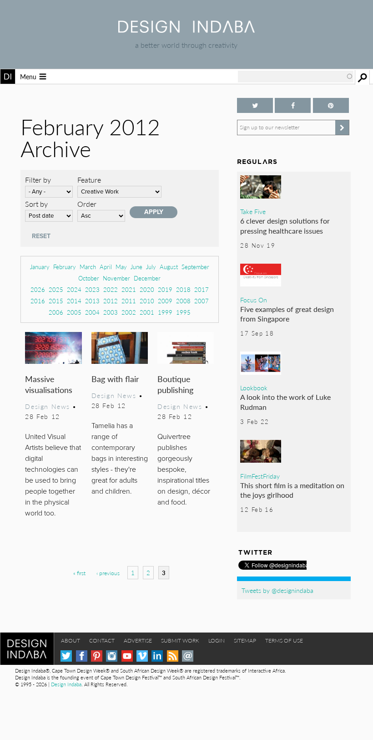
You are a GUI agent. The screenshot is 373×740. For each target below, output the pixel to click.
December (147, 278)
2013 (92, 300)
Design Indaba (66, 684)
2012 (110, 300)
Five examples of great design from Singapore (287, 314)
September (195, 266)
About (70, 640)
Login (216, 640)
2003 (110, 312)
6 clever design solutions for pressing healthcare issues (285, 225)
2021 (128, 289)
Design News (47, 406)
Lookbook (253, 387)
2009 (165, 300)
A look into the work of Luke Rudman (285, 402)
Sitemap (245, 640)
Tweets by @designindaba (277, 590)
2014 (74, 300)
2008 (183, 300)
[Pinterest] (96, 656)
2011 (128, 300)
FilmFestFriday (260, 475)
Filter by (38, 179)
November (116, 278)
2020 (147, 289)
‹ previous (108, 573)
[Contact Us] (187, 656)
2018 (183, 289)
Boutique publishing (175, 384)
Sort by (36, 204)
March (88, 266)
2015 (56, 300)
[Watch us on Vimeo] (142, 656)
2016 (37, 300)
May (121, 266)
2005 (74, 312)
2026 (37, 289)
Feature (89, 179)
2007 (201, 300)
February (64, 266)
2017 (201, 289)
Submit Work (180, 640)
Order (86, 204)
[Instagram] (111, 656)
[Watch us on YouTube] (127, 656)
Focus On (253, 299)
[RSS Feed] (172, 656)
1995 (183, 312)
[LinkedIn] (157, 656)
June (136, 266)
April (106, 266)
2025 (56, 289)
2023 (92, 289)
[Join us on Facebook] (293, 105)
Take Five (253, 211)
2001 (147, 312)
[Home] (186, 30)
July (151, 266)
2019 (165, 289)
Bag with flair (115, 378)
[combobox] (295, 76)
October (88, 278)
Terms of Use (284, 640)
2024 (74, 289)
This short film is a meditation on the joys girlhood (292, 490)
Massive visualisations (48, 384)
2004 (92, 312)
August (169, 266)
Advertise (138, 640)
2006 (56, 312)
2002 (128, 312)
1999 (165, 312)
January (40, 266)
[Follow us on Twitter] (255, 105)
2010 (147, 300)
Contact (102, 640)
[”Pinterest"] (331, 105)
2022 (110, 289)
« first (79, 573)
